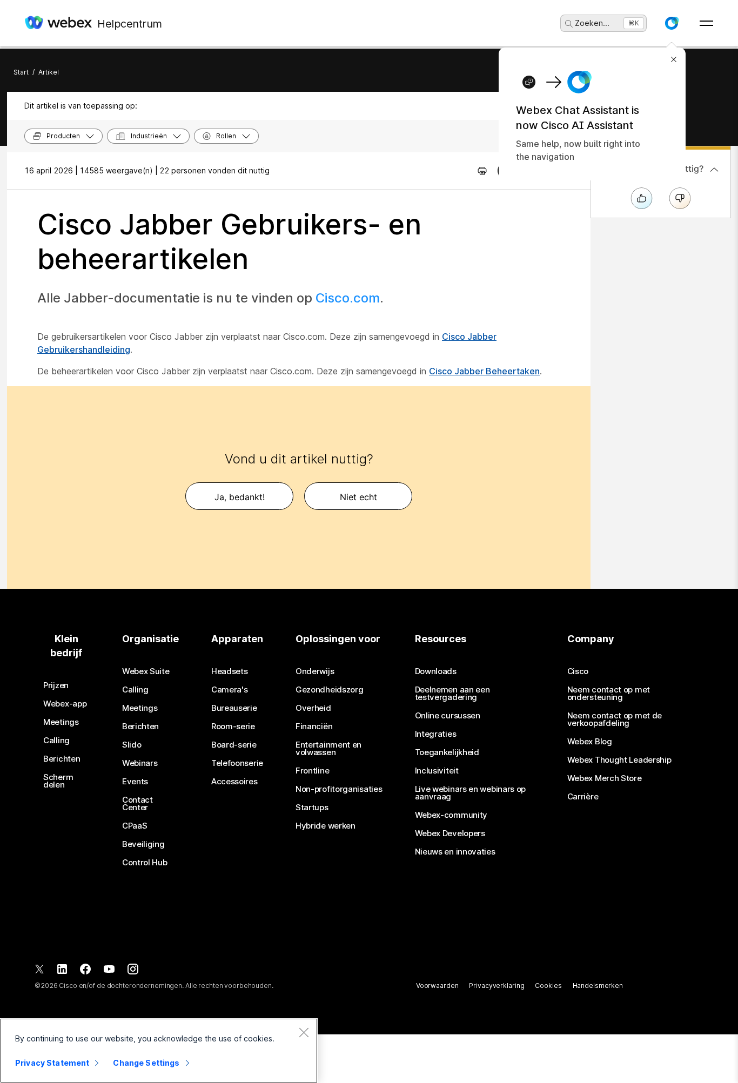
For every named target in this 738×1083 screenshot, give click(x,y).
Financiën (314, 726)
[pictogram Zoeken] (569, 24)
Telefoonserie (237, 763)
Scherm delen (58, 781)
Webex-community (451, 815)
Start (21, 72)
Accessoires (234, 781)
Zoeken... (592, 23)
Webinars (140, 763)
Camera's (229, 690)
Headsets (229, 671)
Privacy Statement (52, 1062)
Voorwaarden (437, 985)
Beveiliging (143, 844)
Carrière (583, 797)
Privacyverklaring (496, 985)
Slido (132, 745)
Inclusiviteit (437, 771)
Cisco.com (348, 298)
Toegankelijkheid (447, 752)
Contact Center (137, 803)
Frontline (312, 771)
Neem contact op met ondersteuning (608, 693)
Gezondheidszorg (330, 690)
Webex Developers (450, 833)
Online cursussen (447, 715)
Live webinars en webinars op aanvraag (470, 793)
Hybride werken (325, 826)
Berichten (61, 759)
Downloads (436, 671)
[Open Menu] (706, 23)
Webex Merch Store (604, 778)
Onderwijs (315, 671)
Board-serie (234, 745)
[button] (672, 23)
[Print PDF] (482, 170)
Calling (56, 740)
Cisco (578, 671)
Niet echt (358, 497)
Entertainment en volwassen (328, 748)
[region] (159, 1050)
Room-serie (233, 726)
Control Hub (144, 862)
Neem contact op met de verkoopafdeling (614, 719)
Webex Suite (146, 671)
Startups (312, 807)
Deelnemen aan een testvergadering (452, 693)
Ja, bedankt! (239, 497)
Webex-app (64, 704)
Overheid (313, 708)
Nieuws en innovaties (455, 852)
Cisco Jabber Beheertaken (484, 371)
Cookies (548, 985)
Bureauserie (234, 708)
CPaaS (134, 826)
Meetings (61, 722)
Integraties (436, 734)
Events (135, 781)
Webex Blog (589, 741)
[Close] (303, 1032)
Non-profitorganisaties (339, 789)
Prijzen (56, 685)
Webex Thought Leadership (619, 760)
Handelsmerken (598, 985)
